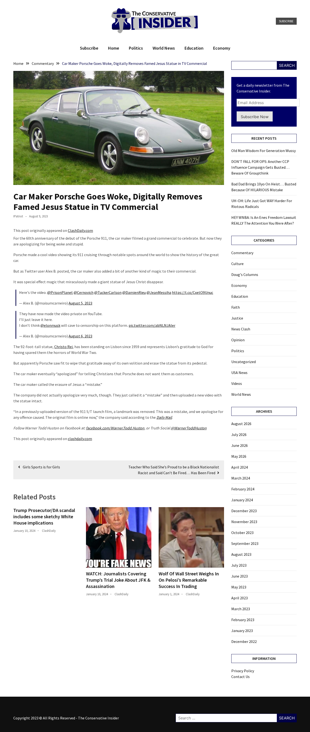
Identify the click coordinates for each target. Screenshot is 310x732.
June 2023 (239, 576)
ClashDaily (49, 531)
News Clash (240, 329)
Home (113, 48)
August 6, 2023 (80, 336)
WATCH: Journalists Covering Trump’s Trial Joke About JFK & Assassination (118, 580)
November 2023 (244, 521)
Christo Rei (63, 346)
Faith (235, 307)
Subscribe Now (255, 116)
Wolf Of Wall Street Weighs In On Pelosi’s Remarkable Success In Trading (189, 580)
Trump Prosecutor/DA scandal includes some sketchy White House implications (44, 516)
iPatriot (18, 216)
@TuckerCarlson (108, 292)
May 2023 (238, 587)
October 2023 (242, 532)
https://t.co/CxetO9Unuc (192, 292)
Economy (221, 48)
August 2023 (241, 554)
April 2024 (239, 467)
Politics (136, 48)
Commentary (242, 252)
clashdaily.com (80, 438)
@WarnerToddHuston (189, 428)
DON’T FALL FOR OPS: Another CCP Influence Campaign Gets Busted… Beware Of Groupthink (260, 167)
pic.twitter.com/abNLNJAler (152, 325)
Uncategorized (243, 361)
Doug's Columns (244, 274)
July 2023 (239, 565)
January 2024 (242, 499)
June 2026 (239, 445)
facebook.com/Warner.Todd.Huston (115, 428)
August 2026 (241, 423)
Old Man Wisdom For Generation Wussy (263, 150)
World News (164, 48)
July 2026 (239, 434)
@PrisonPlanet (60, 292)
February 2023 (242, 619)
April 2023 (239, 597)
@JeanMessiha (159, 292)
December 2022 (244, 641)
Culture (237, 263)
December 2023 (244, 510)
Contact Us (240, 676)
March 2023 (240, 608)
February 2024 (242, 489)
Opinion (238, 339)
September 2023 (244, 543)
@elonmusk (50, 325)
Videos (236, 383)
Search (287, 65)
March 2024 (240, 478)
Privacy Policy (242, 670)
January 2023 (242, 630)
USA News (239, 372)
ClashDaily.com (80, 230)
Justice (237, 318)
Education (194, 48)
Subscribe (286, 21)
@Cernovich (83, 292)
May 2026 (238, 456)
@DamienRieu (134, 292)
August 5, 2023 (80, 303)
